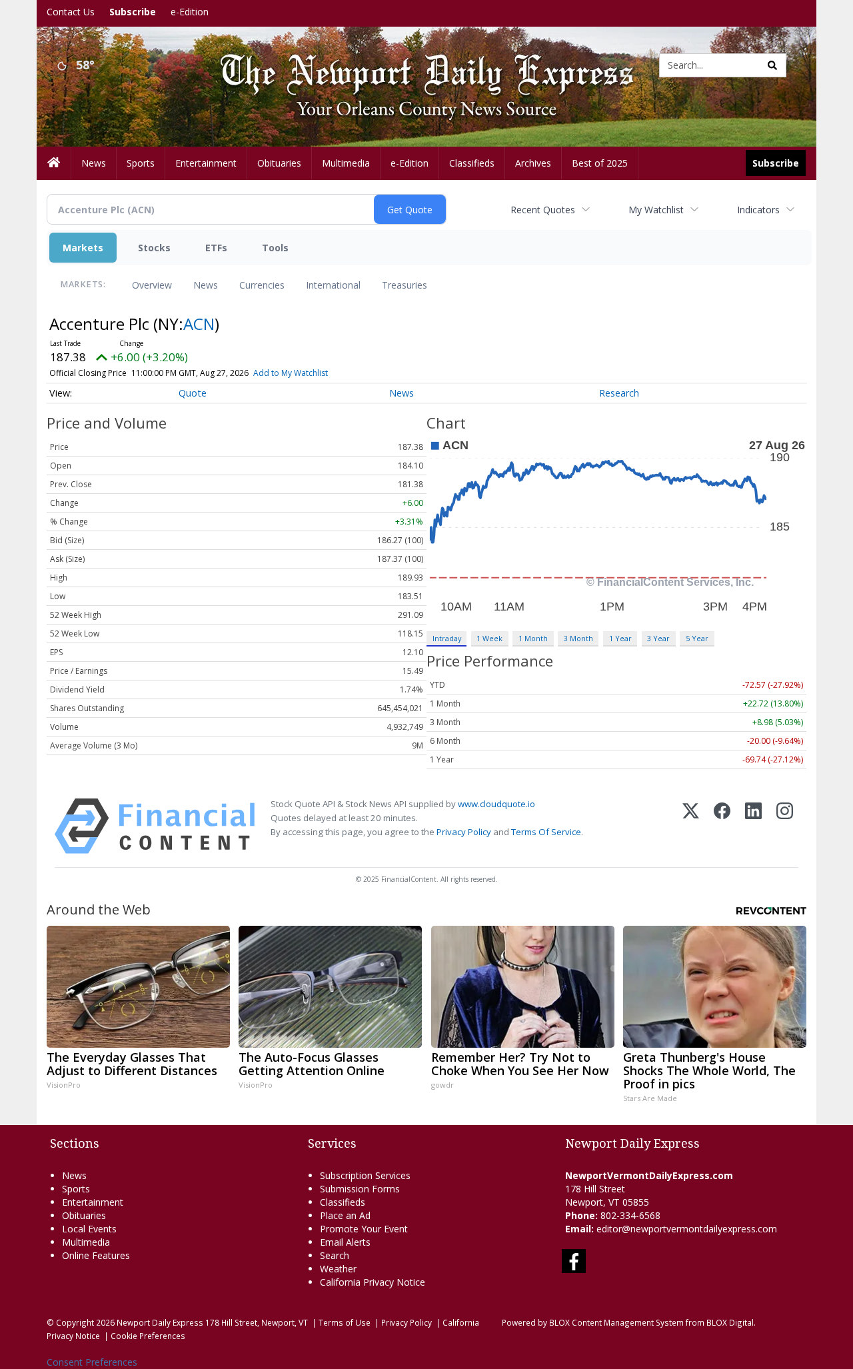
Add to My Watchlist (290, 373)
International (333, 285)
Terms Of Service (546, 832)
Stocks (154, 247)
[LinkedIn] (753, 826)
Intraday (446, 638)
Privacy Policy (463, 832)
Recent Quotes (542, 209)
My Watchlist (656, 209)
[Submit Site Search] (772, 65)
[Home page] (416, 64)
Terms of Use (345, 1322)
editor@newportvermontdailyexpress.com (686, 1228)
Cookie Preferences (148, 1335)
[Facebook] (722, 826)
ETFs (216, 247)
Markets (83, 247)
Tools (275, 247)
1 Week (489, 638)
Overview (152, 285)
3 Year (658, 638)
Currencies (262, 285)
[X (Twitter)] (690, 826)
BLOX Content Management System (616, 1322)
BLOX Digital (730, 1322)
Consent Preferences (92, 1362)
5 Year (697, 638)
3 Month (578, 638)
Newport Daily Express (160, 1322)
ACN (199, 324)
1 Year (620, 638)
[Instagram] (784, 826)
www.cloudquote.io (496, 804)
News (205, 285)
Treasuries (404, 285)
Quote (193, 393)
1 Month (533, 638)
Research (619, 393)
